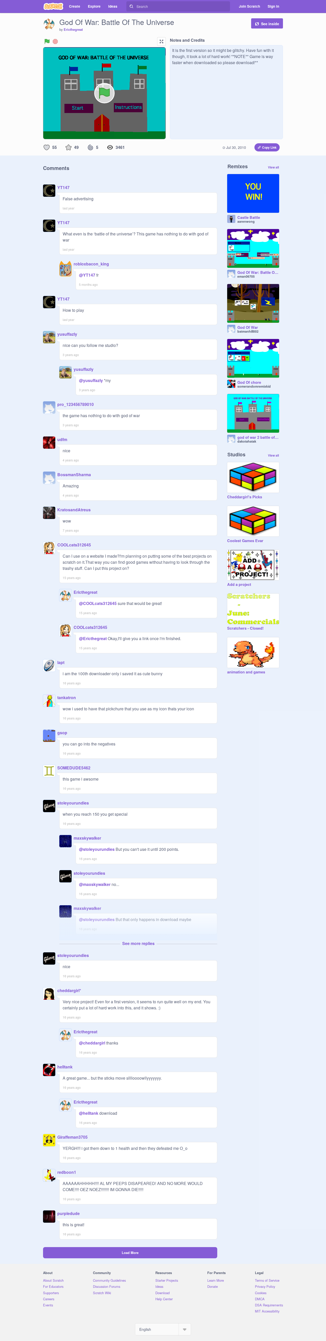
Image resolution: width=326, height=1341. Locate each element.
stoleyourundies (73, 803)
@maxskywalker (95, 884)
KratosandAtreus (74, 510)
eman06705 (246, 276)
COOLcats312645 (74, 545)
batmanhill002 (248, 331)
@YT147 (87, 275)
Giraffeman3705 (72, 1137)
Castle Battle (248, 217)
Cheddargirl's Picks (244, 497)
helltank (65, 1067)
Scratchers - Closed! (245, 628)
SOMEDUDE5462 (73, 768)
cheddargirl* (69, 990)
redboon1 (66, 1172)
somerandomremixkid (254, 386)
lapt (60, 662)
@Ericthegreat (93, 638)
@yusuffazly (91, 380)
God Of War (247, 327)
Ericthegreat (73, 29)
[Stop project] (55, 41)
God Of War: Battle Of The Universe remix (258, 272)
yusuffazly (67, 334)
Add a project (239, 584)
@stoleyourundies (97, 849)
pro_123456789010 (75, 404)
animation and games (246, 672)
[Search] (131, 6)
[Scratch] (53, 6)
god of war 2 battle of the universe (258, 437)
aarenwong (246, 221)
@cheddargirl (92, 1043)
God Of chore (249, 382)
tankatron (66, 697)
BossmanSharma (74, 474)
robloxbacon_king (91, 264)
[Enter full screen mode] (161, 41)
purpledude (68, 1213)
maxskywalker (87, 838)
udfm (62, 439)
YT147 (63, 187)
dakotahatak (246, 441)
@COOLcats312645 (98, 603)
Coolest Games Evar (245, 541)
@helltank (88, 1113)
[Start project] (47, 41)
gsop (62, 733)
